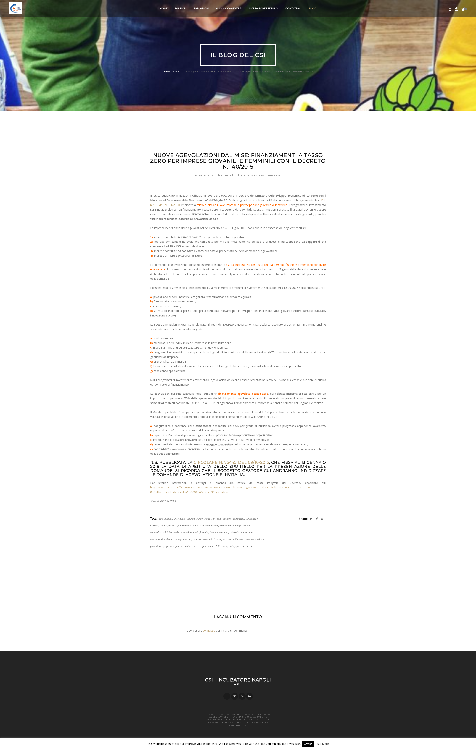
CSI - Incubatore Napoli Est (238, 682)
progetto (167, 546)
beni (219, 518)
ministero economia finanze (207, 539)
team (242, 546)
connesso (209, 630)
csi (247, 175)
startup (224, 546)
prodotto (259, 539)
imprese (214, 532)
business (227, 518)
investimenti (156, 539)
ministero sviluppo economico (238, 539)
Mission (180, 8)
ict (248, 525)
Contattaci (293, 8)
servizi (197, 546)
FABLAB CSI (201, 8)
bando (199, 518)
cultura (163, 525)
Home (164, 8)
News (261, 175)
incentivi (223, 532)
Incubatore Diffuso (263, 8)
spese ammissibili (211, 546)
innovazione (246, 532)
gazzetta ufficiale (237, 525)
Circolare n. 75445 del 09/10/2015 (231, 462)
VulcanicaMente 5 (228, 8)
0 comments (275, 175)
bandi (176, 71)
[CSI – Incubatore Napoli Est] (15, 8)
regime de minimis (182, 546)
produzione (156, 546)
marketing (176, 539)
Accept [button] (308, 743)
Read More (322, 743)
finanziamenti (184, 525)
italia (167, 539)
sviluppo (234, 546)
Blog (312, 8)
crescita (154, 525)
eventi (253, 175)
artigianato (179, 518)
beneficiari (210, 518)
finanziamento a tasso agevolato (210, 525)
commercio (238, 518)
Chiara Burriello (225, 175)
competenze (252, 518)
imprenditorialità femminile (164, 532)
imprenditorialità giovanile (194, 532)
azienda (191, 518)
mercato (187, 539)
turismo (250, 546)
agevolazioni (165, 518)
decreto (172, 525)
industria (234, 532)
